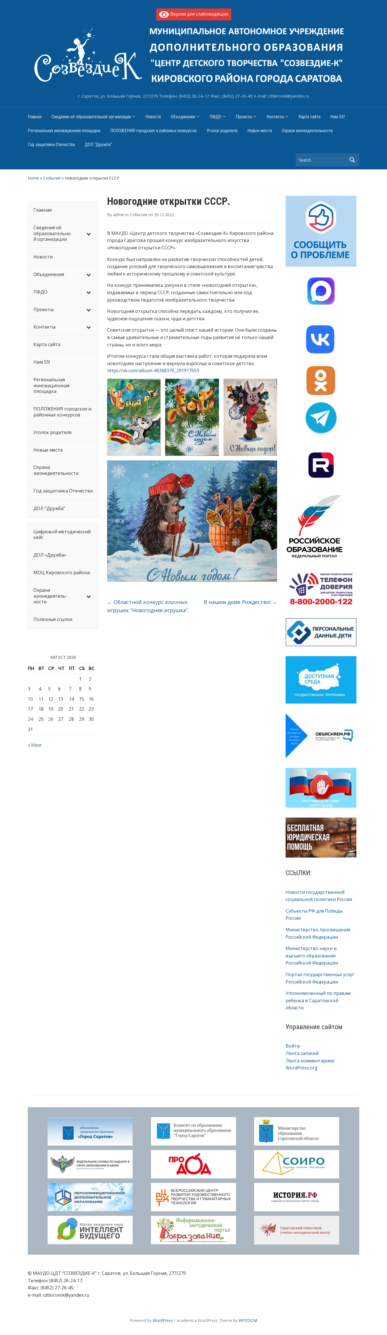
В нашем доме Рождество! (240, 602)
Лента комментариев (310, 1061)
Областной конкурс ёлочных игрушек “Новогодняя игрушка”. (148, 606)
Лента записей (302, 1053)
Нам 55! (337, 116)
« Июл (34, 745)
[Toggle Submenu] (89, 233)
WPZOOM (248, 1320)
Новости (153, 116)
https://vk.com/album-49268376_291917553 (153, 370)
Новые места (259, 130)
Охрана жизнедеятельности (307, 130)
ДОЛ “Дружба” (98, 144)
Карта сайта (309, 116)
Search (352, 160)
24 (30, 719)
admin (118, 214)
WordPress (163, 1320)
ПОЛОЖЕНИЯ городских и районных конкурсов (153, 130)
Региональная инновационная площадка (64, 130)
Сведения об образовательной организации (91, 116)
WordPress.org (302, 1068)
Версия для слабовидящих (198, 14)
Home (33, 178)
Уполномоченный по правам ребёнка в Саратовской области (318, 1000)
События (52, 178)
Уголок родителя (222, 130)
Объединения (183, 116)
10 (30, 699)
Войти (293, 1046)
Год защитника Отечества (51, 144)
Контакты (275, 116)
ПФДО (215, 116)
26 (50, 719)
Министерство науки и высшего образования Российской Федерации (312, 955)
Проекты (244, 116)
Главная (35, 116)
